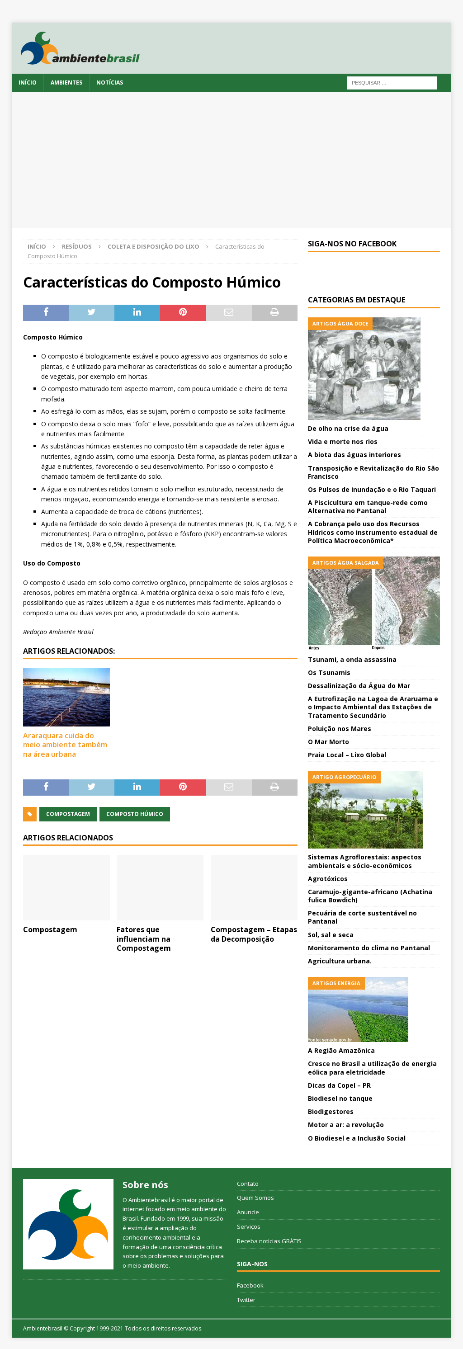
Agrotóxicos (328, 878)
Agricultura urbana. (340, 961)
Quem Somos (255, 1197)
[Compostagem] (66, 887)
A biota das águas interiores (354, 454)
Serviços (248, 1226)
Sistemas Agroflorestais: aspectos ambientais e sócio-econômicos (364, 861)
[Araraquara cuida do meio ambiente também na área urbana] (66, 697)
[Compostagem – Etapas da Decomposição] (254, 887)
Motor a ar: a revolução (346, 1124)
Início (28, 82)
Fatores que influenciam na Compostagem (144, 938)
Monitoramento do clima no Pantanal (369, 947)
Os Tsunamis (329, 672)
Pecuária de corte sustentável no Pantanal (362, 917)
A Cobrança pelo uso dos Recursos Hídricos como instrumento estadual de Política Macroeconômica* (373, 531)
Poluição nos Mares (339, 728)
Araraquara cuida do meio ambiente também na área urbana (65, 745)
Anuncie (248, 1212)
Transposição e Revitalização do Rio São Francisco (373, 472)
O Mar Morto (328, 741)
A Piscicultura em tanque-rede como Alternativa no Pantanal (368, 506)
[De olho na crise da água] (374, 368)
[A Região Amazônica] (374, 1009)
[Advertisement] (232, 160)
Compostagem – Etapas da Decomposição (254, 934)
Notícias (109, 82)
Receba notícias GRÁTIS (269, 1241)
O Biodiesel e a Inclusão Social (357, 1138)
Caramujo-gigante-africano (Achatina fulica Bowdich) (370, 895)
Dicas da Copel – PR (339, 1085)
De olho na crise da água (348, 428)
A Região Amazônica (341, 1050)
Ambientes (66, 82)
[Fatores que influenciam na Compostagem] (160, 887)
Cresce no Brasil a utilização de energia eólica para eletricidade (372, 1067)
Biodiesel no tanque (340, 1098)
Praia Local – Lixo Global (347, 754)
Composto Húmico (134, 814)
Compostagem (68, 814)
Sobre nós (145, 1185)
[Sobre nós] (68, 1224)
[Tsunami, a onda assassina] (374, 604)
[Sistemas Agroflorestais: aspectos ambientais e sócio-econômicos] (374, 810)
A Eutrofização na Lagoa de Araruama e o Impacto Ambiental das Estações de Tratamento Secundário (373, 706)
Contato (248, 1183)
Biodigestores (331, 1111)
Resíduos (77, 246)
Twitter (246, 1300)
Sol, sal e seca (331, 934)
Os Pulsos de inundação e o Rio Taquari (372, 489)
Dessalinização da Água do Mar (359, 685)
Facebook (250, 1285)
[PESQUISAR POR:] (392, 82)
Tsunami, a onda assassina (352, 659)
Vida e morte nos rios (343, 441)
